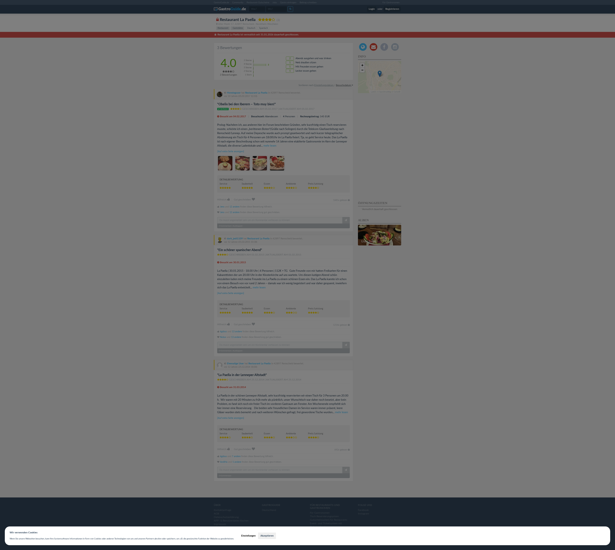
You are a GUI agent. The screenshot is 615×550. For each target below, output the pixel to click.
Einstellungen (248, 536)
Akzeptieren (267, 536)
